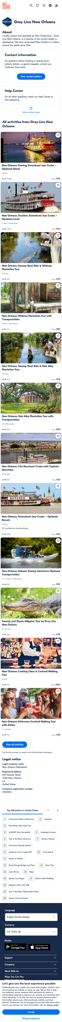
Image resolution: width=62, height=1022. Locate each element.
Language (10, 910)
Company (9, 964)
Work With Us (12, 971)
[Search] (31, 5)
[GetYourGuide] (6, 6)
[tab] (22, 810)
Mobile (8, 940)
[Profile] (56, 5)
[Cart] (44, 5)
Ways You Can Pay (14, 977)
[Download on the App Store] (39, 947)
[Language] (50, 5)
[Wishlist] (37, 5)
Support (9, 957)
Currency (9, 925)
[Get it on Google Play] (15, 947)
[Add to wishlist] (58, 135)
